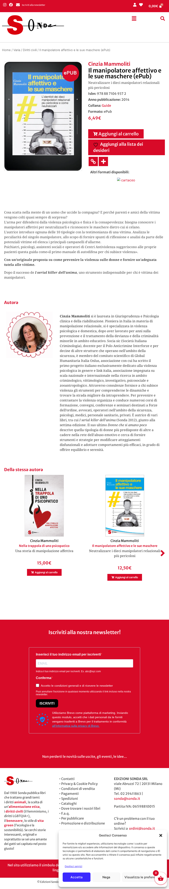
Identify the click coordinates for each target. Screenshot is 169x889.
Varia (16, 50)
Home (6, 50)
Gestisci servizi (73, 866)
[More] (103, 161)
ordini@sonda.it (142, 828)
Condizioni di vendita (78, 789)
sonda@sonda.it (127, 798)
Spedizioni (69, 798)
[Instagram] (4, 4)
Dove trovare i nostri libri (80, 808)
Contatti (68, 779)
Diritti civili (30, 50)
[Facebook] (10, 4)
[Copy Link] (93, 161)
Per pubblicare (72, 818)
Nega (106, 877)
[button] (161, 835)
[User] (134, 4)
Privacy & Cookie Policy (79, 784)
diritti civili (14, 811)
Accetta (76, 877)
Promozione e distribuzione (83, 823)
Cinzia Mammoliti (109, 64)
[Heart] (140, 4)
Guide (106, 105)
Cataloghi (69, 803)
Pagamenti (70, 794)
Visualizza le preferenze (142, 877)
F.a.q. (65, 813)
